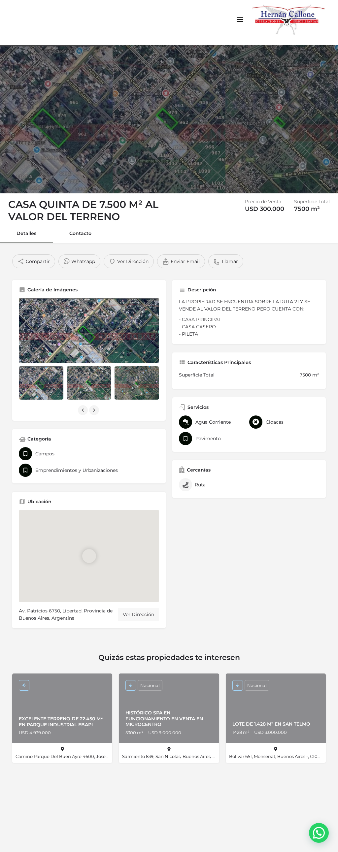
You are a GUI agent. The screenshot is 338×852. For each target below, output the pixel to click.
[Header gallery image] (56, 119)
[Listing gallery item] (41, 383)
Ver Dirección (138, 614)
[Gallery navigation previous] (83, 410)
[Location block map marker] (89, 556)
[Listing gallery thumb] (89, 330)
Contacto (80, 233)
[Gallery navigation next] (94, 410)
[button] (239, 19)
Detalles (26, 233)
